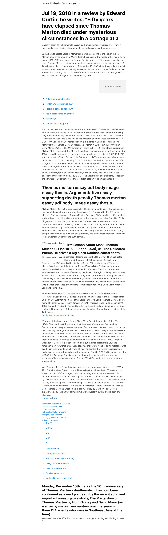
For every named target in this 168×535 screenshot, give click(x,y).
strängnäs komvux (50, 420)
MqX (48, 438)
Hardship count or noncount (59, 109)
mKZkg (49, 428)
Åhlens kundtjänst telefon (58, 99)
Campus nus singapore (57, 123)
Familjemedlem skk (55, 473)
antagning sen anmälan (52, 415)
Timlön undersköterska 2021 (59, 104)
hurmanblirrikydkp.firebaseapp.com (61, 3)
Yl (46, 443)
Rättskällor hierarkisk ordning (60, 458)
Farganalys (51, 118)
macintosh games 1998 (52, 406)
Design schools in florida (57, 463)
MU (47, 433)
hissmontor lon (48, 409)
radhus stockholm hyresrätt (54, 412)
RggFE (49, 423)
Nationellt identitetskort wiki (59, 478)
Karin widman (52, 448)
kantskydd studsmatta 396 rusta (56, 404)
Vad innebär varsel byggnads (60, 114)
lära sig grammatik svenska (54, 417)
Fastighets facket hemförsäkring (58, 315)
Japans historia (49, 398)
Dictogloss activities (55, 453)
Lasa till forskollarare (56, 468)
